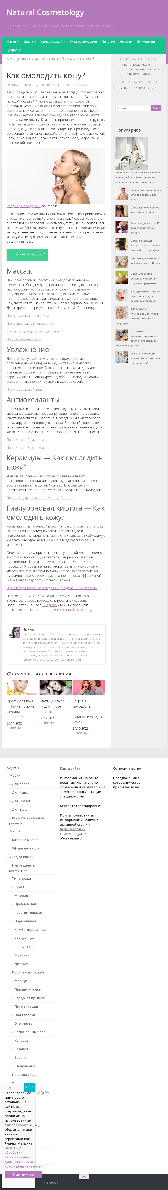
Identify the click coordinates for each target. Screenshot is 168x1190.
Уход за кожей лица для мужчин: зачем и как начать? (145, 194)
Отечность (23, 1023)
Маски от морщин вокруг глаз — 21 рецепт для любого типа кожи (145, 245)
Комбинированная (30, 929)
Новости (126, 41)
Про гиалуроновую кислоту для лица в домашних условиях (52, 588)
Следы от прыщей (29, 998)
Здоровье (13, 50)
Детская (21, 964)
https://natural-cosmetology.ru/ (73, 831)
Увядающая (24, 938)
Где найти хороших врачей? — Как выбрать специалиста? (145, 358)
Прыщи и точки (27, 989)
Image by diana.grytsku (24, 206)
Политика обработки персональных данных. (17, 1155)
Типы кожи (21, 878)
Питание (108, 41)
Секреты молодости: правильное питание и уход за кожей (87, 711)
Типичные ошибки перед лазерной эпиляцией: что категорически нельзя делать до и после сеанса (138, 177)
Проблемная (25, 904)
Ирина (13, 85)
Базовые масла (24, 840)
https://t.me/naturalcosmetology (68, 609)
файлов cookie (17, 1125)
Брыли (20, 1057)
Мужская (22, 955)
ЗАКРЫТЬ (29, 1087)
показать (37, 254)
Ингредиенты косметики (22, 868)
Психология (146, 41)
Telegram (49, 605)
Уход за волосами (83, 41)
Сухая (19, 887)
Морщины (16, 59)
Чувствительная (28, 912)
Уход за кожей (51, 41)
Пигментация (26, 1006)
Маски (11, 41)
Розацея (21, 1049)
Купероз (21, 1040)
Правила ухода (25, 1074)
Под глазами (25, 1015)
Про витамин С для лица (25, 439)
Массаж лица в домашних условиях (34, 331)
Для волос (20, 784)
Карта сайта (70, 768)
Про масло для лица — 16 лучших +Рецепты (40, 498)
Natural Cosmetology (45, 12)
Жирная (21, 895)
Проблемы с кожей (46, 59)
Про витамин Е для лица (25, 447)
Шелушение (24, 1066)
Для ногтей (21, 801)
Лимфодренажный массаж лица (31, 323)
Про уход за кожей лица (25, 389)
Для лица (20, 792)
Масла (28, 41)
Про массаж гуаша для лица (28, 315)
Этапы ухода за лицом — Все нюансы (52, 706)
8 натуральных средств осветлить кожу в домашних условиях (145, 296)
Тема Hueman (50, 1182)
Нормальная (25, 921)
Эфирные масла (25, 848)
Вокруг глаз (24, 946)
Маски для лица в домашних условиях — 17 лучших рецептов (144, 278)
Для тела (19, 809)
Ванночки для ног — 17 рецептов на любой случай (145, 227)
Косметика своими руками (26, 820)
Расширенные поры (31, 1032)
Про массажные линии (24, 339)
